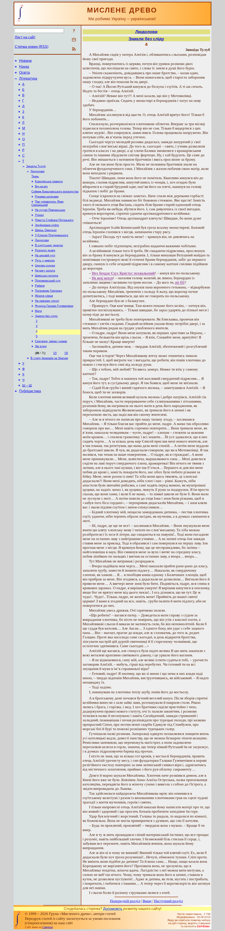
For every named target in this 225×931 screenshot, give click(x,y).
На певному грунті (47, 301)
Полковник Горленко (48, 290)
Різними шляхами (46, 196)
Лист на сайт (25, 37)
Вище (147, 901)
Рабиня (40, 285)
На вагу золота (45, 270)
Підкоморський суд (47, 280)
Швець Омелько (45, 230)
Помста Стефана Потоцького (54, 220)
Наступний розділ (168, 901)
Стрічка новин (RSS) (31, 47)
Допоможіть (112, 909)
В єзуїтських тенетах (49, 245)
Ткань (35, 176)
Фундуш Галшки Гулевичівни (54, 306)
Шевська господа (46, 275)
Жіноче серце (44, 295)
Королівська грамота (49, 181)
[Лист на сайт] (73, 39)
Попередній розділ (125, 901)
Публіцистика (30, 391)
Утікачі (39, 215)
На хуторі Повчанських (50, 210)
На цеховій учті (45, 255)
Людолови (37, 171)
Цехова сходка (45, 265)
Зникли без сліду (46, 316)
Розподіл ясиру (45, 250)
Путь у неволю (45, 260)
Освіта (24, 72)
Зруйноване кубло (47, 225)
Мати (38, 311)
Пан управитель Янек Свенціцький (47, 203)
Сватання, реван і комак (51, 341)
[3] (66, 353)
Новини (25, 61)
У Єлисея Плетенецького (51, 235)
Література (28, 78)
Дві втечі (41, 346)
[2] (55, 353)
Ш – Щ (27, 385)
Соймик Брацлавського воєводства (54, 191)
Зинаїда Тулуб (35, 166)
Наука (24, 66)
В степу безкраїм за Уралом (49, 358)
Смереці (47, 927)
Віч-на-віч (41, 186)
